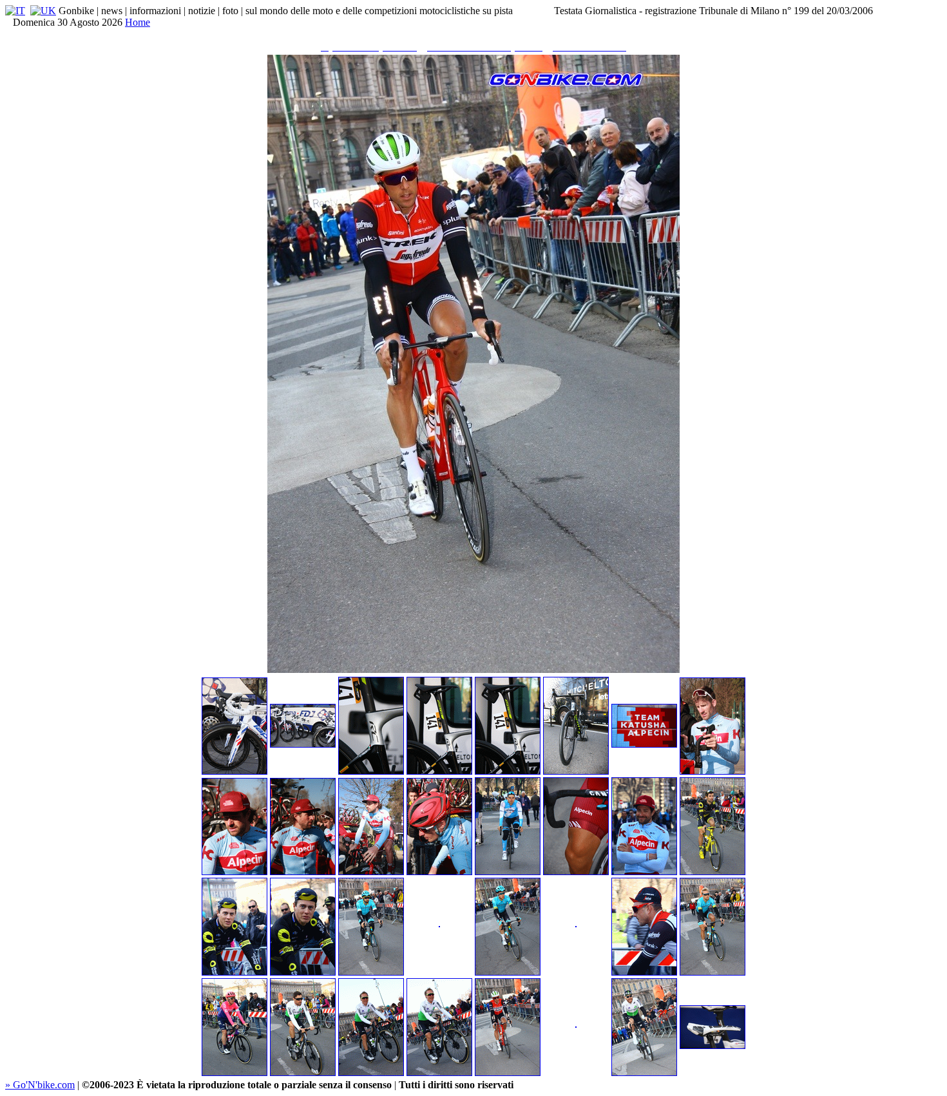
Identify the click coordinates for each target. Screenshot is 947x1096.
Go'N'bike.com (40, 1084)
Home (137, 22)
